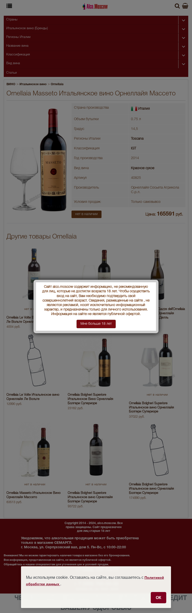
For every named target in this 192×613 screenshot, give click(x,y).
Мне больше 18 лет (96, 323)
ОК (158, 597)
